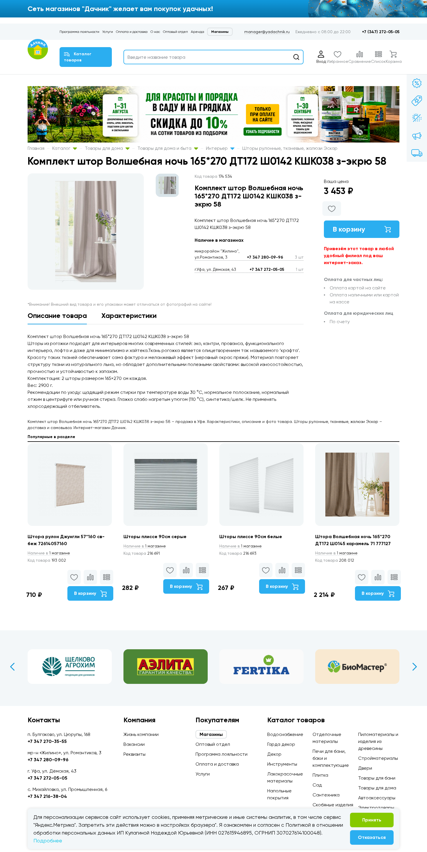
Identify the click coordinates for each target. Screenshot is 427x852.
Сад (317, 785)
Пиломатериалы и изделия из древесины (378, 741)
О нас (155, 32)
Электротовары (376, 807)
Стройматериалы (378, 758)
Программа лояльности (79, 32)
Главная (36, 148)
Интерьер (217, 148)
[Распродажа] (417, 135)
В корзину (349, 229)
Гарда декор (281, 744)
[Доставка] (417, 153)
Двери (365, 768)
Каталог (61, 148)
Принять (371, 820)
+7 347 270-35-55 (47, 741)
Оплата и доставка (132, 32)
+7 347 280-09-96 (265, 257)
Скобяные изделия (333, 804)
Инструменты (282, 764)
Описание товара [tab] (57, 315)
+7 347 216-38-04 (47, 796)
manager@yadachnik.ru (267, 31)
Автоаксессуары (376, 798)
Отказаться (372, 837)
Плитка (320, 775)
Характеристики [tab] (129, 315)
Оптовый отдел (175, 32)
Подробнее (47, 840)
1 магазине (49, 553)
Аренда (197, 32)
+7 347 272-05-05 (267, 269)
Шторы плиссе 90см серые (154, 536)
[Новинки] (417, 100)
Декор (274, 754)
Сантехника (326, 795)
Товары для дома (104, 148)
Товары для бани (376, 778)
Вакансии (134, 744)
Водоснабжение (285, 734)
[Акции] (417, 83)
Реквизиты (134, 754)
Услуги (107, 32)
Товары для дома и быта (165, 148)
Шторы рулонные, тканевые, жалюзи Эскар (290, 148)
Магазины (220, 32)
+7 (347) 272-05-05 (380, 31)
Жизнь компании (141, 734)
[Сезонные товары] (417, 118)
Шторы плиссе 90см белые (250, 536)
